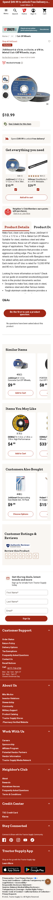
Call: (4, 667)
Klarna (5, 816)
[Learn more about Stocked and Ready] (22, 63)
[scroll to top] (48, 881)
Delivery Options (10, 647)
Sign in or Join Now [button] (21, 213)
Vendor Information (11, 756)
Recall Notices (9, 663)
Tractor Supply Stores (12, 718)
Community (7, 706)
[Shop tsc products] (26, 29)
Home (5, 36)
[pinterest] (11, 840)
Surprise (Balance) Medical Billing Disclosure (20, 887)
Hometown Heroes (11, 786)
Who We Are (7, 694)
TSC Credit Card (10, 813)
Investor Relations (10, 698)
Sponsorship (8, 744)
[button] (32, 5)
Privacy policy (7, 878)
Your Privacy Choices (24, 878)
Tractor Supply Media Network (16, 760)
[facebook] (4, 840)
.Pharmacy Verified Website (15, 722)
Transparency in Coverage (13, 889)
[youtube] (25, 840)
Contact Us (7, 659)
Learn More (25, 5)
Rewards (6, 782)
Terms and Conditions (11, 880)
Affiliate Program (10, 748)
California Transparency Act (33, 880)
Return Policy (8, 643)
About (5, 778)
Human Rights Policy (34, 889)
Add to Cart (20, 393)
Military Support (9, 710)
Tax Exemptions (9, 651)
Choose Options (20, 514)
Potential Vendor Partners (14, 752)
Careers (6, 740)
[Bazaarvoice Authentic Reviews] (18, 546)
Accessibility (20, 883)
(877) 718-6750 (14, 668)
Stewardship (8, 702)
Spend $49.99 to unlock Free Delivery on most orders (27, 2)
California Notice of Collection (36, 892)
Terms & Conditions (11, 794)
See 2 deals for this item (20, 124)
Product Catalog (10, 714)
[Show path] (12, 36)
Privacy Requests (9, 894)
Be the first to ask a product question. (25, 313)
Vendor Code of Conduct (12, 892)
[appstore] (11, 869)
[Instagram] (18, 840)
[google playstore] (34, 869)
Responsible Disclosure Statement (16, 885)
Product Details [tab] (17, 227)
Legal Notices (8, 883)
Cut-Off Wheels (24, 36)
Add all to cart (26, 197)
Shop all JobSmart (9, 41)
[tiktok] (32, 840)
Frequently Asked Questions (15, 655)
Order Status (8, 639)
